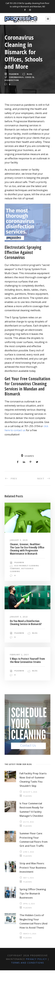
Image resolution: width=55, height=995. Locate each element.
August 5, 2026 (30, 792)
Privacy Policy (36, 959)
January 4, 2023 (19, 616)
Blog (29, 74)
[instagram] (30, 9)
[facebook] (24, 9)
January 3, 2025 (19, 540)
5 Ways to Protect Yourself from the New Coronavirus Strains (27, 660)
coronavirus (16, 77)
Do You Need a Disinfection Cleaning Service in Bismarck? (26, 622)
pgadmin (14, 74)
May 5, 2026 (28, 878)
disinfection (12, 80)
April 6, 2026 (29, 903)
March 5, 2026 (29, 933)
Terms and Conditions (27, 962)
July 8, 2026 (28, 822)
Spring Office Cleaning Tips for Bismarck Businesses (33, 893)
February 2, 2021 (19, 654)
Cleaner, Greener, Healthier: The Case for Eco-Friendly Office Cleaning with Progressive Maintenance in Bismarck (27, 548)
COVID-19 (29, 77)
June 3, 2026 (28, 852)
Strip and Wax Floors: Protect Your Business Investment (33, 867)
